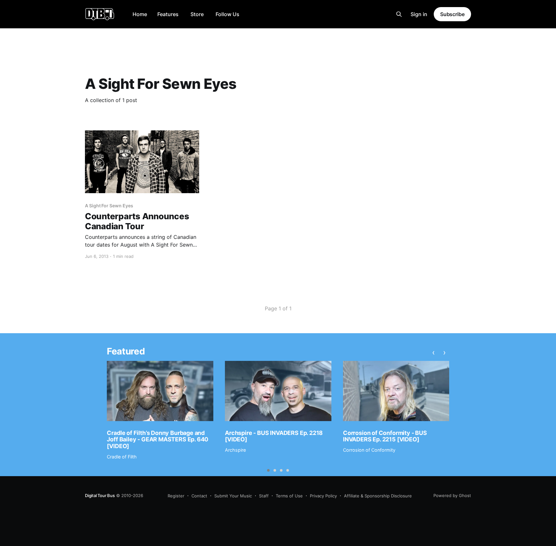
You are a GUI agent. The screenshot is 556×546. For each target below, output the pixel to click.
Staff (264, 495)
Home (140, 14)
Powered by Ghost (452, 495)
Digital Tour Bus (100, 495)
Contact (199, 495)
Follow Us (227, 14)
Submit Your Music (233, 495)
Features (168, 14)
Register (176, 495)
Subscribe (452, 14)
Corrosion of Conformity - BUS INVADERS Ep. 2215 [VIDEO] (385, 436)
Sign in (419, 14)
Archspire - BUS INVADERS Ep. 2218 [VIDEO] (274, 436)
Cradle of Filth (122, 456)
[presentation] (433, 352)
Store (197, 14)
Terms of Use (289, 495)
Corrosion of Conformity (369, 450)
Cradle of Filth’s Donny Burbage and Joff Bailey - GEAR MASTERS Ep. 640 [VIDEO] (157, 439)
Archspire (235, 450)
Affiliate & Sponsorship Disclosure (378, 495)
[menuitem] (140, 14)
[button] (268, 470)
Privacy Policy (323, 495)
